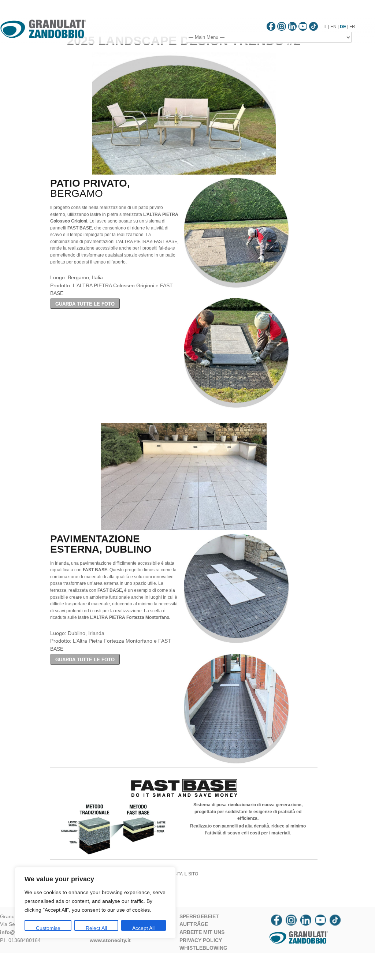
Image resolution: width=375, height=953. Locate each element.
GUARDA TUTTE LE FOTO (85, 304)
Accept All (143, 928)
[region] (95, 902)
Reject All (96, 928)
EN (333, 26)
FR (352, 26)
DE (343, 26)
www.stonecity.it (110, 940)
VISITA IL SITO (184, 874)
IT (325, 26)
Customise (48, 928)
